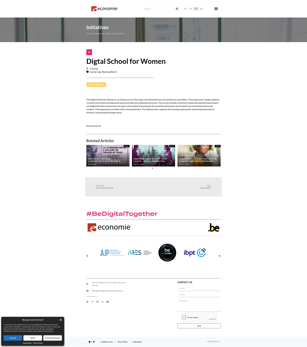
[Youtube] (107, 302)
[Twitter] (87, 302)
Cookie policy (27, 343)
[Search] (177, 8)
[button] (60, 320)
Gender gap (95, 72)
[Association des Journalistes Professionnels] (112, 253)
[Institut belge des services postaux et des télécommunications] (195, 253)
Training (94, 68)
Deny (32, 338)
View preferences (52, 338)
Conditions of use (107, 342)
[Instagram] (102, 302)
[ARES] (140, 253)
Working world (98, 33)
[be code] (167, 253)
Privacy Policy (38, 343)
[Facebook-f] (92, 302)
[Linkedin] (97, 302)
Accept (13, 338)
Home (88, 33)
